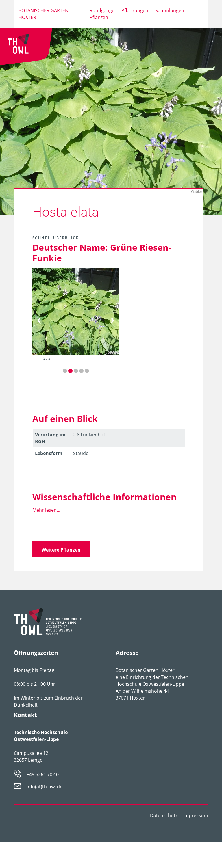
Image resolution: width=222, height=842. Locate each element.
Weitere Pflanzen (61, 550)
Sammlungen (169, 10)
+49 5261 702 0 (43, 774)
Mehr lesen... (46, 510)
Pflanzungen (134, 10)
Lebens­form (48, 453)
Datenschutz (163, 815)
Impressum (195, 815)
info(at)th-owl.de (44, 786)
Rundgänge (102, 10)
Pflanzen (99, 17)
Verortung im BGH (50, 438)
